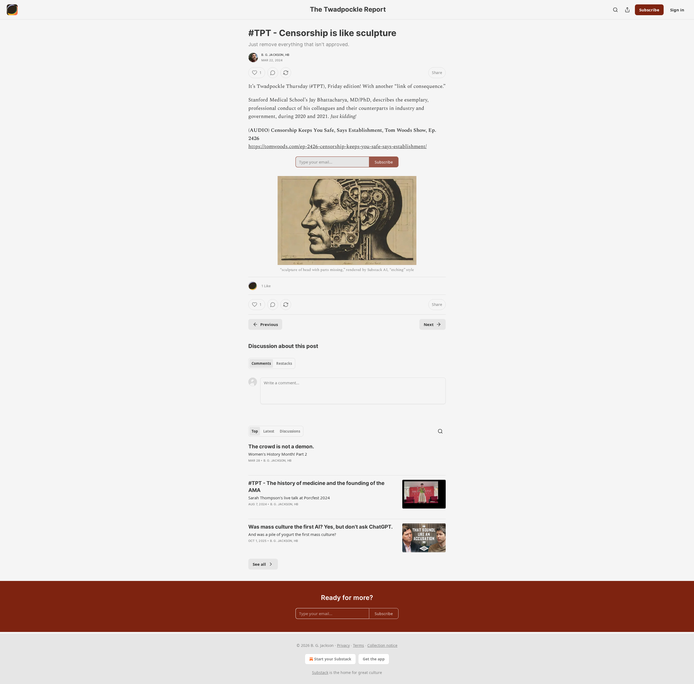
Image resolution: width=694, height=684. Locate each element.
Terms (358, 645)
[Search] (615, 9)
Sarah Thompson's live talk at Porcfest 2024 (289, 497)
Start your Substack (332, 658)
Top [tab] (255, 431)
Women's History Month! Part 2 (277, 454)
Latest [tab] (268, 431)
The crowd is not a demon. (281, 446)
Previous (269, 324)
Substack (320, 672)
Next (429, 324)
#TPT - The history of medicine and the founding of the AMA (316, 486)
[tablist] (271, 363)
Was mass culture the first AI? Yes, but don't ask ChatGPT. (320, 527)
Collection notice (382, 645)
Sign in (677, 9)
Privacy (343, 645)
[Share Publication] (627, 9)
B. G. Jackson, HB (275, 55)
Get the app (374, 658)
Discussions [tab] (290, 431)
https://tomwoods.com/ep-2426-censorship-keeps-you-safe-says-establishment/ (337, 147)
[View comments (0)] (272, 72)
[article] (347, 457)
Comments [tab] (261, 363)
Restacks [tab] (284, 363)
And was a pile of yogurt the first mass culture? (292, 534)
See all (259, 564)
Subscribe (649, 9)
